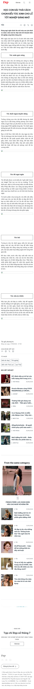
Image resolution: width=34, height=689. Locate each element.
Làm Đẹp (15, 394)
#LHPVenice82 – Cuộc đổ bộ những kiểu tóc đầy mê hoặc (22, 548)
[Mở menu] (29, 2)
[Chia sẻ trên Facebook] (21, 25)
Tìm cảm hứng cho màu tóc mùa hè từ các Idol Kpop (22, 581)
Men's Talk (16, 418)
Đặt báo (18, 2)
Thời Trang (16, 381)
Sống (14, 406)
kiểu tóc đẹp (5, 360)
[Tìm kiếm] (24, 2)
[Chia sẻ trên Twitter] (28, 25)
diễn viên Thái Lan (8, 365)
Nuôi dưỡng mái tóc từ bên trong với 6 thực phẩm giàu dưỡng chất (22, 515)
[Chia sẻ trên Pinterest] (24, 25)
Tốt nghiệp (14, 360)
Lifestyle (15, 442)
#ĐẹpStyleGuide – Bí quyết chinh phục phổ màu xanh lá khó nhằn (22, 427)
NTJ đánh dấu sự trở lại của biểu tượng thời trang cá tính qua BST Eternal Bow (22, 378)
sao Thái (18, 365)
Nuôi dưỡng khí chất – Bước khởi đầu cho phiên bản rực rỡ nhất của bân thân (22, 439)
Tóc (2, 25)
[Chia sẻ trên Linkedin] (32, 25)
